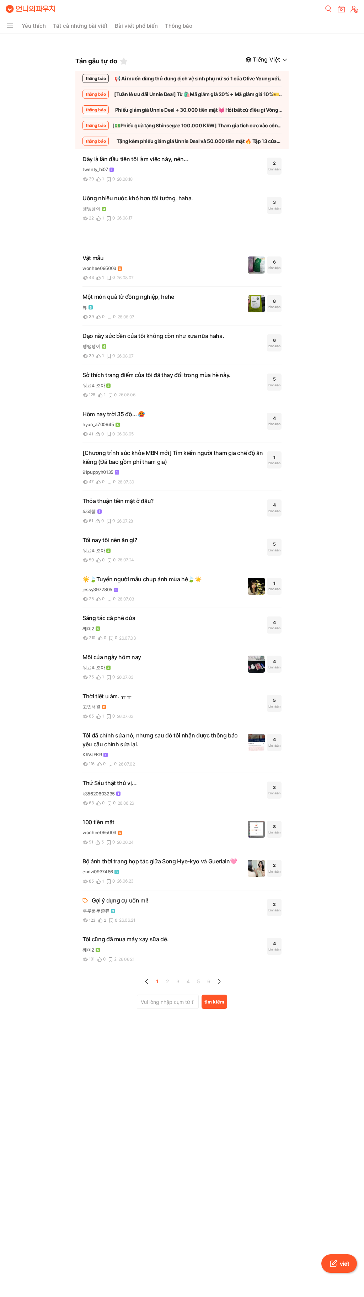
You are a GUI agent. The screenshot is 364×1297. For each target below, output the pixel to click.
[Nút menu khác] (10, 26)
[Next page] (219, 981)
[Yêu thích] (123, 61)
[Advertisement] (182, 43)
